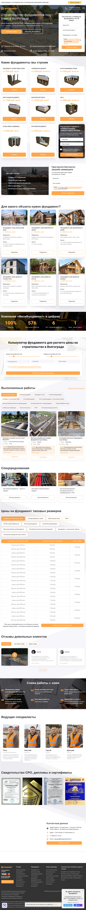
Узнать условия (74, 2)
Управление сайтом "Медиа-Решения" (12, 898)
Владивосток (64, 871)
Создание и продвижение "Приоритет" (12, 896)
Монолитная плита (38, 97)
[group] (11, 792)
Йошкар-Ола (64, 878)
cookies (55, 904)
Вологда (77, 871)
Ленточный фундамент (11, 97)
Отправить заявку (71, 47)
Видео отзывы (33, 644)
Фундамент (35, 867)
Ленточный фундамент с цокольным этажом (51, 399)
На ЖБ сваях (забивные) (11, 126)
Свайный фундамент (38, 68)
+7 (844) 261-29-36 (74, 8)
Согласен (64, 149)
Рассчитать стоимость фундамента (43, 373)
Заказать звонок (64, 843)
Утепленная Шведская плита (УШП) (14, 534)
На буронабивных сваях (68, 68)
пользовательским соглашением (69, 150)
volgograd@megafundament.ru (62, 839)
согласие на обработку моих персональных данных (72, 39)
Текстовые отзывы (19, 644)
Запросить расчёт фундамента (62, 625)
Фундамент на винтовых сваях (14, 68)
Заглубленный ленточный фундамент (41, 403)
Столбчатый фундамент (55, 394)
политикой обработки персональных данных (71, 42)
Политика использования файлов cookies (12, 893)
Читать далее (7, 452)
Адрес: (62, 832)
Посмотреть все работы (76, 388)
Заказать (14, 90)
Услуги (18, 867)
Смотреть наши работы (32, 31)
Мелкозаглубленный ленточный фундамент (15, 403)
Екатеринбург (75, 873)
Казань (71, 878)
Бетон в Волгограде (51, 870)
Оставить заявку (11, 31)
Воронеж (63, 873)
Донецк (69, 873)
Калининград (77, 878)
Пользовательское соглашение (10, 894)
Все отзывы (6, 644)
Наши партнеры (51, 867)
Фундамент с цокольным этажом (68, 529)
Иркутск (80, 876)
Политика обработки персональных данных (13, 891)
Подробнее (14, 252)
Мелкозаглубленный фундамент (13, 529)
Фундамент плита (40, 394)
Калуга (63, 880)
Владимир (72, 871)
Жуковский (64, 876)
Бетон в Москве (50, 880)
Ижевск (75, 876)
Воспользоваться (14, 497)
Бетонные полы (20, 882)
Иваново (70, 876)
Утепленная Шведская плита (49, 407)
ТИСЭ (62, 97)
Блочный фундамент (38, 126)
